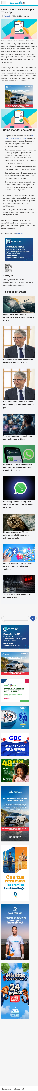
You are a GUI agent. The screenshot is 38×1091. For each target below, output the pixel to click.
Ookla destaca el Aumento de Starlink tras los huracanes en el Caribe (18, 317)
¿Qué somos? (19, 1089)
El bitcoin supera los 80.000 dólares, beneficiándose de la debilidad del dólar (16, 535)
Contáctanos (6, 1089)
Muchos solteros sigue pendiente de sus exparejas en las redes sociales (17, 566)
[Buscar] (32, 618)
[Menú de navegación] (3, 2)
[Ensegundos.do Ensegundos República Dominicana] (17, 2)
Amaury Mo (7, 16)
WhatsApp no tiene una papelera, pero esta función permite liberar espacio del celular (17, 467)
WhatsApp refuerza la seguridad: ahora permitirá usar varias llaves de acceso (18, 504)
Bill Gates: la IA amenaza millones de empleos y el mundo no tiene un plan (18, 405)
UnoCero (19, 234)
